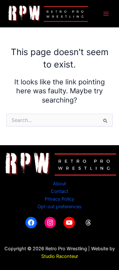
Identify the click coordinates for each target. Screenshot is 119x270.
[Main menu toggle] (106, 13)
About (59, 184)
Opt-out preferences (59, 207)
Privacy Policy (59, 199)
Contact (59, 191)
